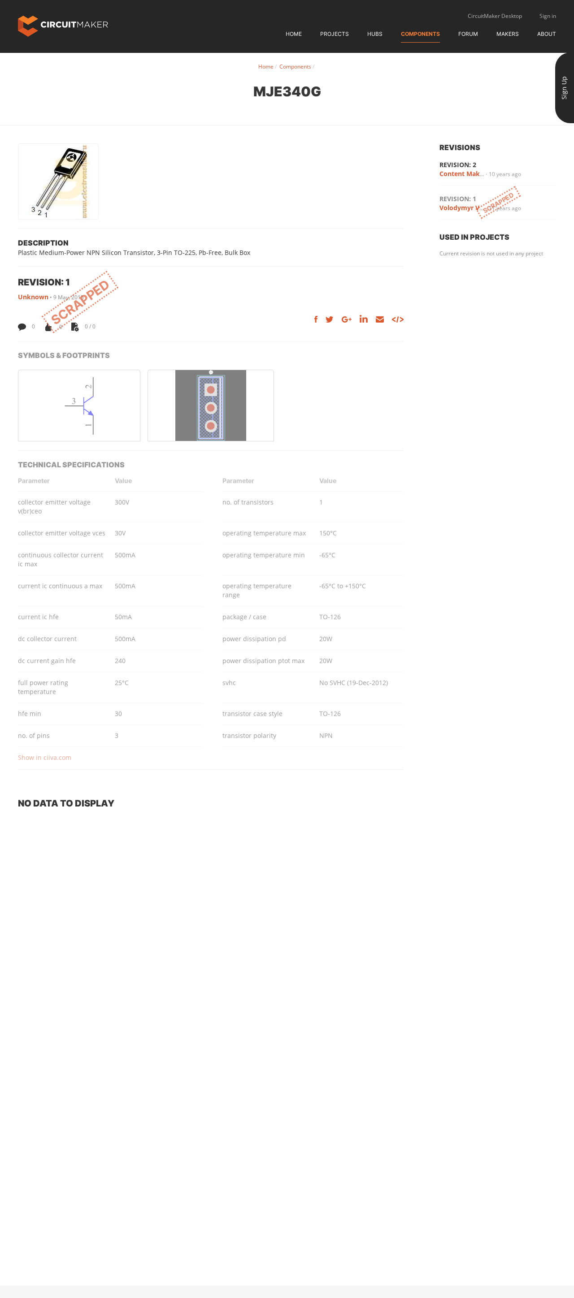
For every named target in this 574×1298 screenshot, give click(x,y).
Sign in (547, 16)
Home (294, 34)
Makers (507, 34)
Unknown (33, 297)
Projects (334, 34)
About (546, 34)
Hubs (375, 34)
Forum (468, 34)
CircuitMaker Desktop (495, 16)
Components (420, 34)
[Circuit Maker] (63, 25)
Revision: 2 (457, 164)
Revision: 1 (457, 198)
